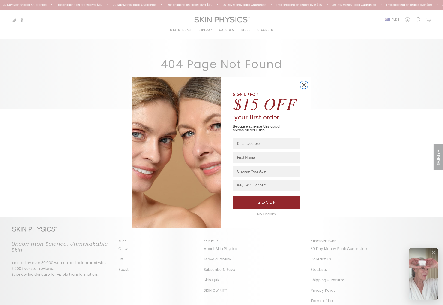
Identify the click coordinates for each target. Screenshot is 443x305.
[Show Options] (295, 171)
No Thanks (266, 214)
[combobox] (265, 171)
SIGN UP (266, 202)
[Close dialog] (304, 85)
